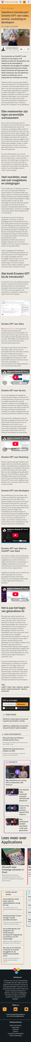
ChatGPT (3, 687)
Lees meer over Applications (14, 840)
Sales (14, 687)
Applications (10, 8)
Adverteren (15, 1027)
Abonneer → (22, 704)
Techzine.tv (12, 762)
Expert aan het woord (11, 893)
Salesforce (19, 687)
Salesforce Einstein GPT (13, 689)
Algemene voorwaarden (15, 1033)
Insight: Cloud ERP (11, 26)
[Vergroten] (27, 305)
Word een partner (15, 1025)
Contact (15, 1031)
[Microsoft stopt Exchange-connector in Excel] (13, 856)
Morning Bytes (10, 708)
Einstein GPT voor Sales (11, 329)
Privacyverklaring (15, 1035)
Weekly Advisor (23, 708)
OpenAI (9, 687)
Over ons (15, 1029)
